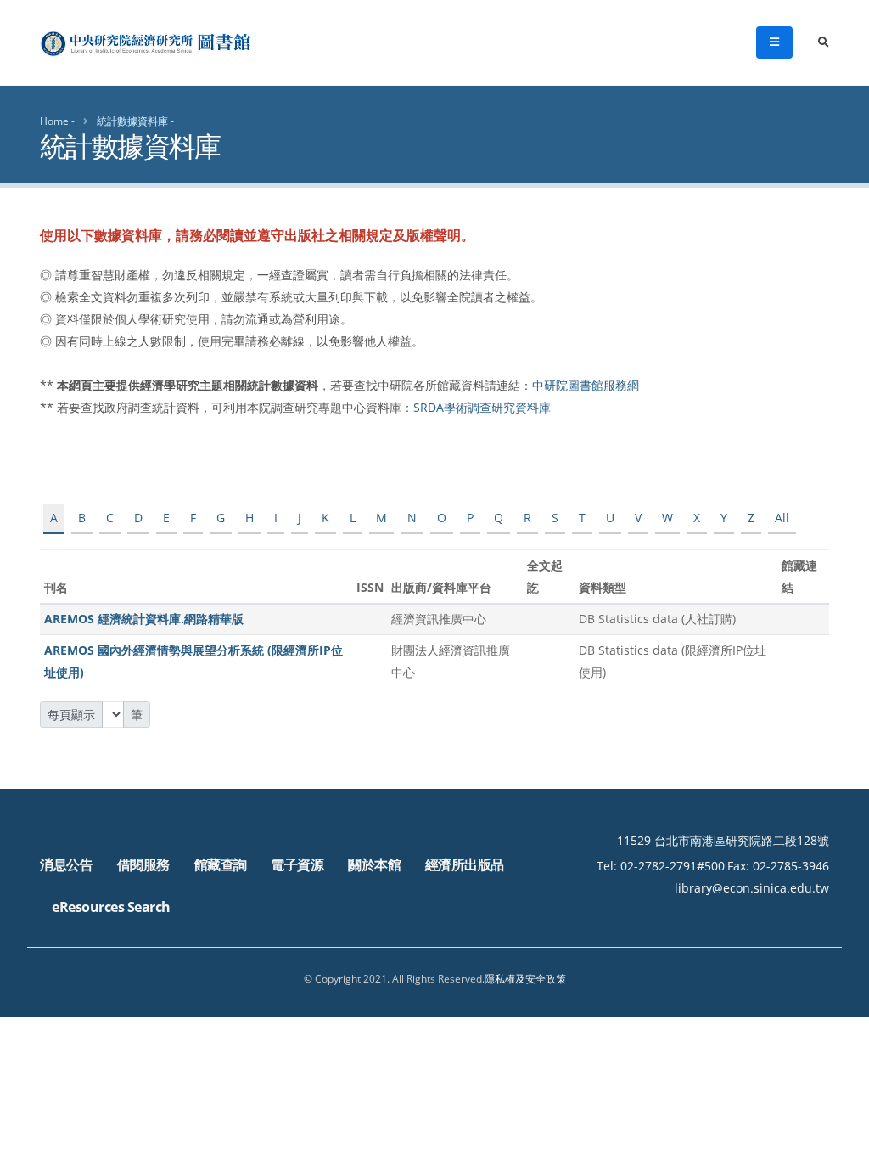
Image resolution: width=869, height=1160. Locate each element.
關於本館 (374, 864)
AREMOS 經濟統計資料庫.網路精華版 (144, 619)
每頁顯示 (71, 715)
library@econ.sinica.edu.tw (752, 888)
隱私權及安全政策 (525, 978)
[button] (839, 1141)
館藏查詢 (220, 864)
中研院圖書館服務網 (585, 385)
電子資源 (297, 864)
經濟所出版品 (464, 864)
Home (54, 121)
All (782, 518)
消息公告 (66, 864)
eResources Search (111, 907)
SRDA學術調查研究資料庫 (482, 407)
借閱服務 (143, 864)
